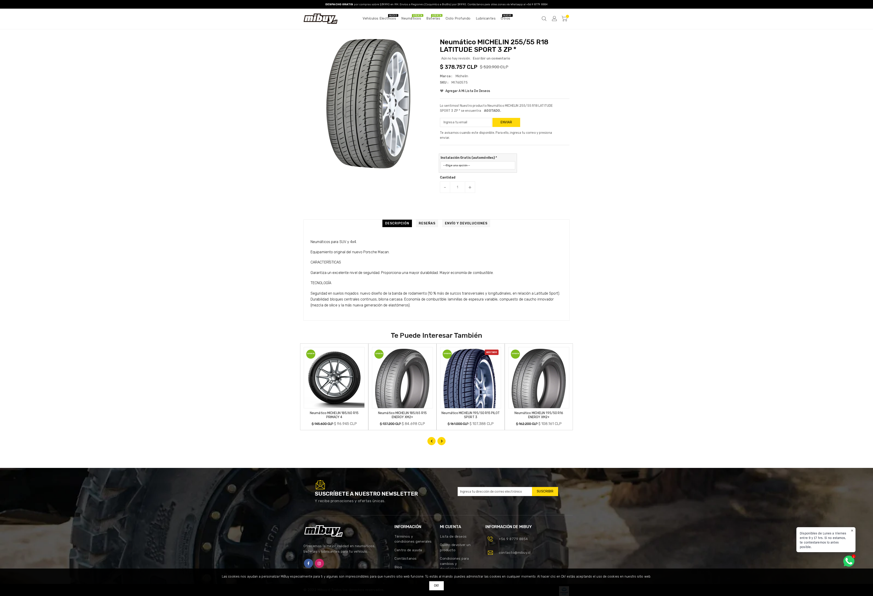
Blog (398, 567)
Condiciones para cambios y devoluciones (454, 563)
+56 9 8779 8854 (513, 539)
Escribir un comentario (491, 58)
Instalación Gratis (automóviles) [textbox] (469, 158)
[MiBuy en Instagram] (319, 563)
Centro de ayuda (408, 550)
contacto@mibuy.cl (515, 553)
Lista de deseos (453, 536)
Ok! (436, 586)
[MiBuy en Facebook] (308, 563)
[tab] (397, 223)
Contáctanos (405, 558)
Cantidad (447, 177)
